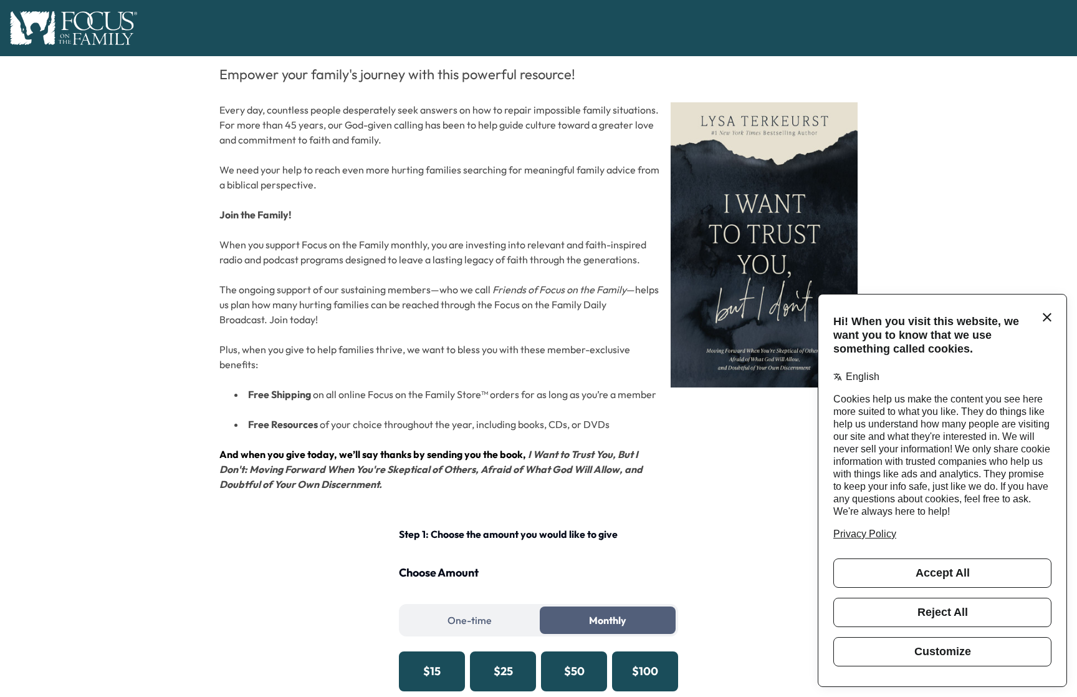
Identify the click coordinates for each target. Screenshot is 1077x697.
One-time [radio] (470, 620)
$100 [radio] (645, 671)
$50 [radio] (574, 671)
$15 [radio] (432, 671)
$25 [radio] (503, 671)
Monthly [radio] (607, 620)
